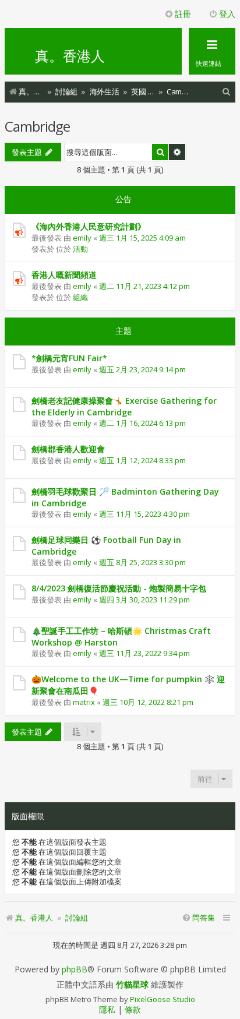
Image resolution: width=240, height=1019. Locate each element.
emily (82, 237)
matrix (84, 702)
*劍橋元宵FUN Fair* (69, 358)
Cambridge (37, 126)
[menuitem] (226, 91)
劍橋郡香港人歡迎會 (68, 448)
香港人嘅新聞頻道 (64, 274)
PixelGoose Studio (162, 999)
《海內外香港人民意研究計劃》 (88, 226)
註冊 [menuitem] (183, 13)
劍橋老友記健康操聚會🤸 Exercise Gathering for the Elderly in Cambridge (124, 406)
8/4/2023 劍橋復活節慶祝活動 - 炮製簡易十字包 (118, 588)
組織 (80, 297)
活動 (80, 249)
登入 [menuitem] (227, 13)
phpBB (74, 969)
